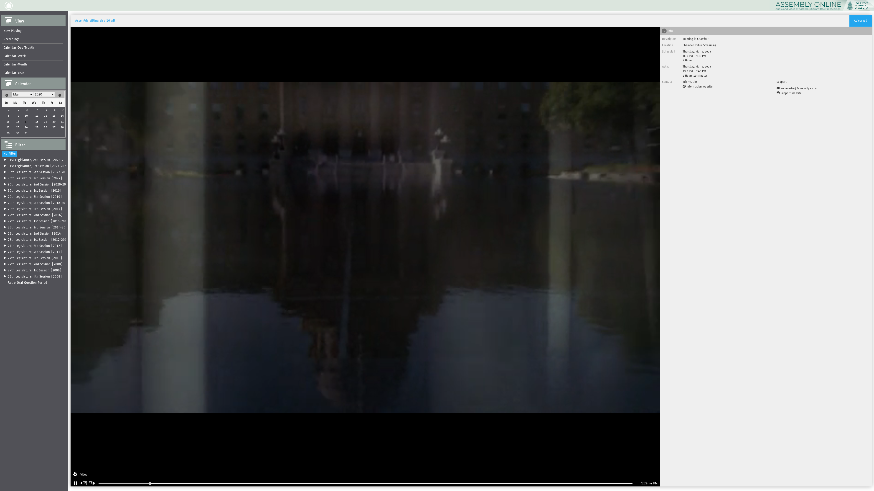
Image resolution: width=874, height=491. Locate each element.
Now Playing (12, 31)
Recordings (11, 39)
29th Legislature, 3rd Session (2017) (35, 209)
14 (62, 115)
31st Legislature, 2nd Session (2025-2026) (39, 160)
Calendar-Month (15, 64)
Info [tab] (670, 31)
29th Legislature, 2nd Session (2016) (35, 215)
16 (17, 121)
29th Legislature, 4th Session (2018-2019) (39, 203)
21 (62, 121)
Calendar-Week (14, 56)
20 (54, 121)
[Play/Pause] (75, 483)
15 (8, 121)
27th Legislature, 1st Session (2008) (34, 270)
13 (54, 115)
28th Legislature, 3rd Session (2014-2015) (39, 227)
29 (8, 133)
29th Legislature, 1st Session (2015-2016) (39, 221)
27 (54, 127)
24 (26, 127)
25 (36, 127)
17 (26, 121)
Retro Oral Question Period (27, 283)
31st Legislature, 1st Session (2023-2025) (39, 166)
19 (45, 121)
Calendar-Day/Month (18, 48)
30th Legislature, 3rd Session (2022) (35, 178)
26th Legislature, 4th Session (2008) (35, 276)
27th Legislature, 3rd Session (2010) (35, 258)
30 (17, 133)
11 (36, 115)
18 (36, 121)
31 (26, 133)
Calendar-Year (13, 73)
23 (17, 127)
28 (62, 127)
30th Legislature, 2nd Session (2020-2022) (39, 184)
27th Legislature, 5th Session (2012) (35, 246)
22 (8, 127)
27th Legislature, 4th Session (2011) (35, 252)
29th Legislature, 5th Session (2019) (35, 197)
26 (45, 127)
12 (45, 115)
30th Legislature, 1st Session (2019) (34, 191)
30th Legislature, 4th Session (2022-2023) (39, 172)
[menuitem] (32, 31)
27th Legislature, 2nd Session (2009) (35, 264)
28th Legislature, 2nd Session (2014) (35, 233)
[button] (9, 6)
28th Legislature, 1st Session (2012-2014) (39, 240)
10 (26, 115)
